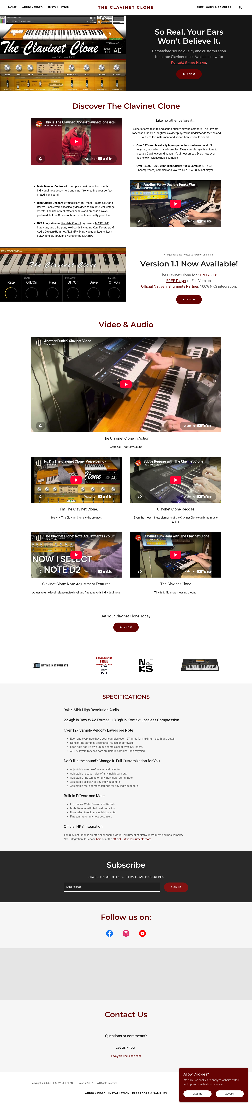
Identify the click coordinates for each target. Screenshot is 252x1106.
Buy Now (189, 74)
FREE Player (176, 281)
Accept (229, 1093)
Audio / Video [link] (32, 7)
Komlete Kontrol (71, 223)
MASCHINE (102, 223)
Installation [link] (58, 7)
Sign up (176, 887)
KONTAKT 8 (207, 275)
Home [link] (12, 7)
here (99, 839)
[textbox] (112, 887)
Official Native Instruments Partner (169, 286)
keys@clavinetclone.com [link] (126, 1056)
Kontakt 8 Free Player (188, 62)
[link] (126, 7)
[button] (240, 7)
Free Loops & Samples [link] (214, 7)
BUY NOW (189, 299)
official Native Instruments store (132, 839)
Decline (197, 1093)
